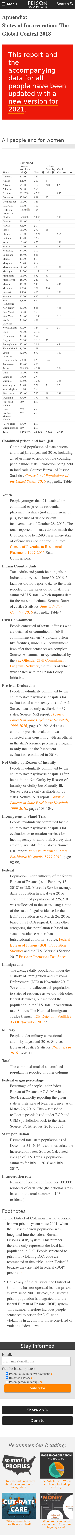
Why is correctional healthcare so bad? (18, 1523)
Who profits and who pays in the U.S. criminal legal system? (56, 1524)
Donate (38, 1420)
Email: (7, 1354)
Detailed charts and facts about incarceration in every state (19, 1484)
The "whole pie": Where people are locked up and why (56, 1484)
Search (63, 4)
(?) (53, 1374)
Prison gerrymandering (25, 1382)
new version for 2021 (33, 105)
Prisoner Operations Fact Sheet (42, 956)
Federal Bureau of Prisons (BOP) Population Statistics (40, 945)
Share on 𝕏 (37, 1410)
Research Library (22, 1378)
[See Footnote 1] (28, 209)
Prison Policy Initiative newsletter (32, 1374)
